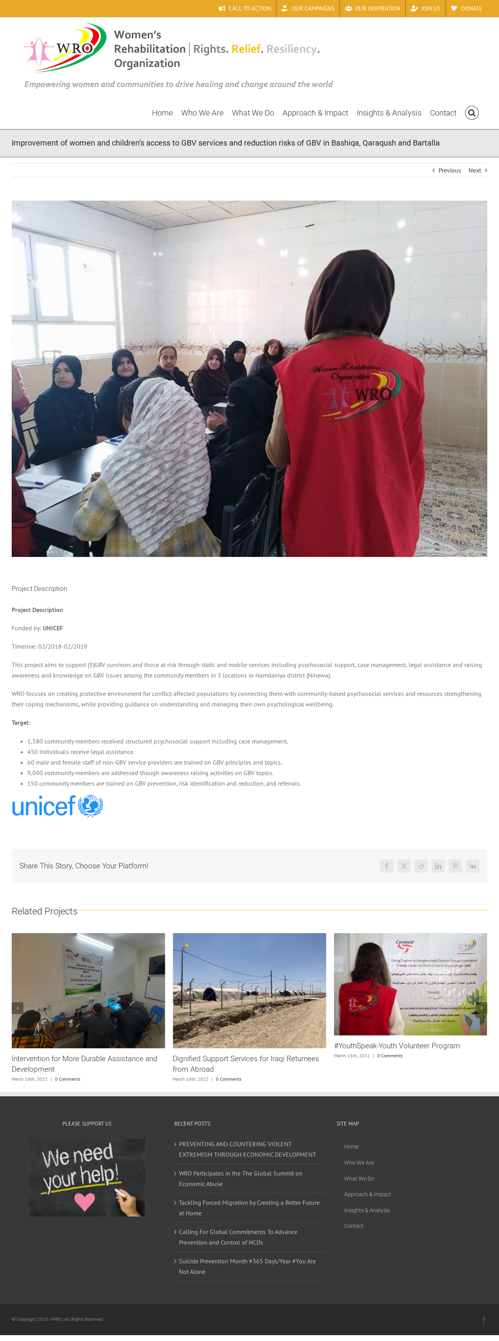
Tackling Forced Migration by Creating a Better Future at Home (249, 1208)
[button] (472, 112)
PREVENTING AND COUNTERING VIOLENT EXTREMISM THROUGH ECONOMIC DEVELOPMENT (247, 1149)
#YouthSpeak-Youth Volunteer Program (236, 1045)
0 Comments (67, 1079)
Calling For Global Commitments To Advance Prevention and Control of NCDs (238, 1237)
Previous (450, 170)
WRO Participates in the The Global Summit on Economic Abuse (241, 1178)
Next (475, 170)
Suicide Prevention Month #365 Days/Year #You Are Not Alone (247, 1266)
